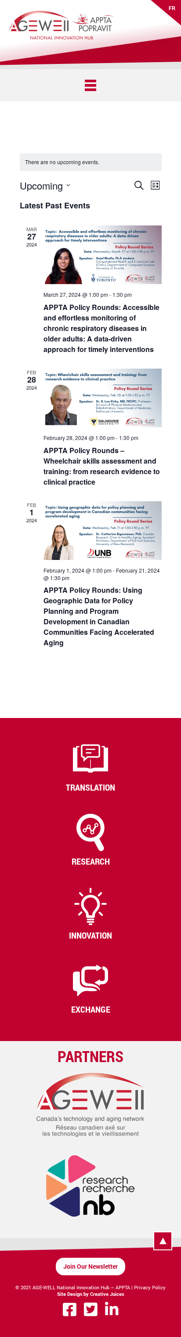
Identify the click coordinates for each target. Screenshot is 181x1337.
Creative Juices (107, 1294)
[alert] (62, 162)
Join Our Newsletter (90, 1266)
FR (172, 7)
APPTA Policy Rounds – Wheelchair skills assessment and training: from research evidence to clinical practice (101, 466)
